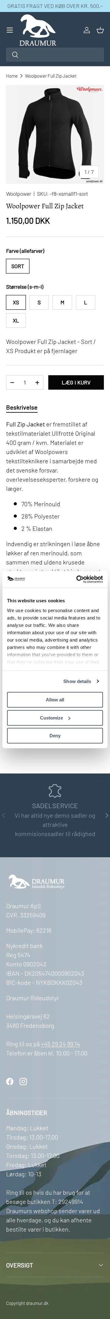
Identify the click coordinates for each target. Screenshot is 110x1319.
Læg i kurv (76, 382)
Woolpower (18, 193)
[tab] (22, 407)
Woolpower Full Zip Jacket (50, 76)
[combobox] (55, 55)
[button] (100, 30)
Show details (77, 681)
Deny (55, 735)
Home (12, 76)
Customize (51, 717)
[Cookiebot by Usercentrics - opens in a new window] (77, 579)
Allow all (55, 699)
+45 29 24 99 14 (60, 1043)
